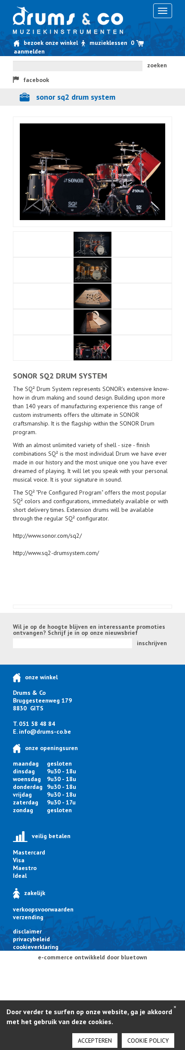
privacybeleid (31, 939)
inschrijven (152, 643)
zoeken (157, 65)
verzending (28, 917)
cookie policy (148, 1040)
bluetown (134, 957)
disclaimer (27, 931)
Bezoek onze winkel (51, 43)
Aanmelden (29, 51)
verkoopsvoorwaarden (43, 909)
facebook (36, 80)
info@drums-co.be (45, 731)
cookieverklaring (36, 947)
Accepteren (95, 1040)
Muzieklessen (108, 43)
